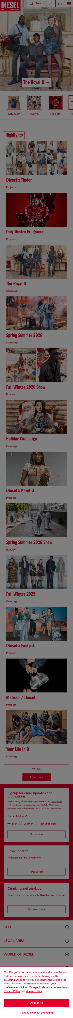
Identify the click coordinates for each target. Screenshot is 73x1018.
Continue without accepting (36, 1012)
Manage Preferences (41, 987)
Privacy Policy (12, 990)
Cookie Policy (34, 990)
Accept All (36, 1002)
